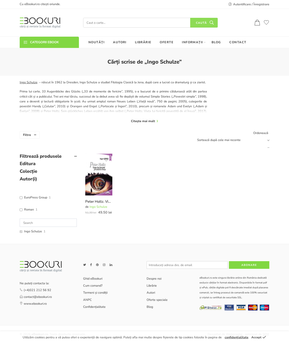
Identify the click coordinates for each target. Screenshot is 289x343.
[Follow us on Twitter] (84, 265)
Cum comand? (92, 285)
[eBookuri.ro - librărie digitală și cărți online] (40, 22)
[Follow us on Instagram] (104, 265)
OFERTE (166, 42)
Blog (150, 307)
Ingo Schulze (98, 207)
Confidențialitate (94, 307)
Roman (29, 210)
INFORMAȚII (192, 42)
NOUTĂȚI (96, 42)
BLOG (216, 42)
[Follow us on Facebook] (91, 265)
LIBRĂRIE (143, 42)
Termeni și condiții (95, 292)
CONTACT (237, 42)
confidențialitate (236, 337)
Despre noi (154, 278)
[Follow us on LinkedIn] (111, 265)
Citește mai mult (143, 121)
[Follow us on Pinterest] (97, 265)
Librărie (152, 285)
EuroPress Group (35, 197)
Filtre (27, 135)
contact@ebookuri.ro (38, 297)
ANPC (87, 300)
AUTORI (120, 42)
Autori (151, 292)
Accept (256, 337)
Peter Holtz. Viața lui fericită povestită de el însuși (98, 201)
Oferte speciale (157, 300)
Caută (201, 23)
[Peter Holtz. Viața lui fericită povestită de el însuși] (98, 174)
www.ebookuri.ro (35, 303)
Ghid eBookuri (92, 278)
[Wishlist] (106, 160)
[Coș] (257, 23)
